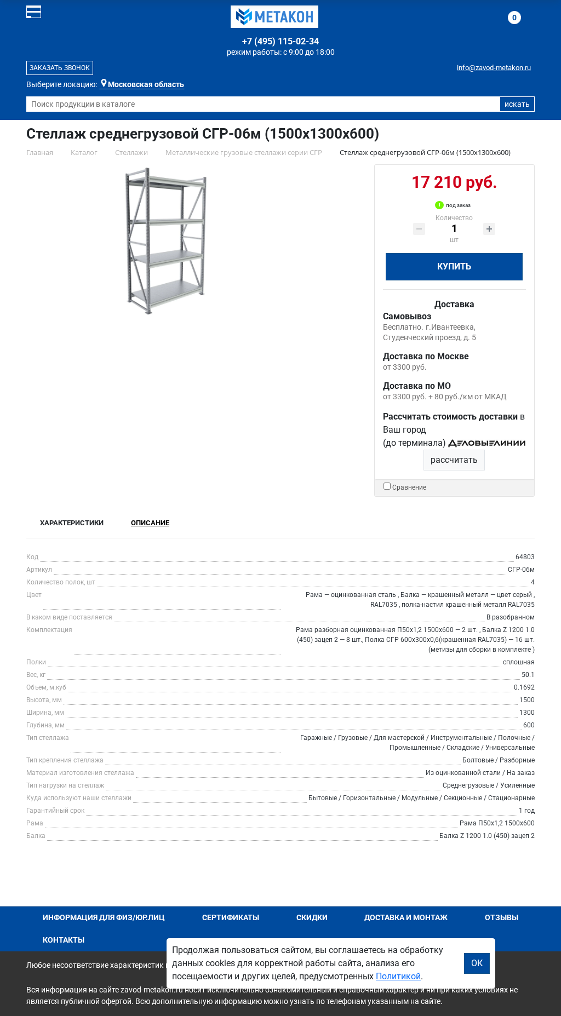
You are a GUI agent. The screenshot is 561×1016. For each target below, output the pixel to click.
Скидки (312, 917)
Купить (454, 266)
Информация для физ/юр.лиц (104, 917)
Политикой (398, 976)
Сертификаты (230, 917)
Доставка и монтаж (406, 917)
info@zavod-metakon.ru (494, 68)
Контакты (63, 939)
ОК (477, 963)
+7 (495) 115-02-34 (280, 41)
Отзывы (501, 917)
